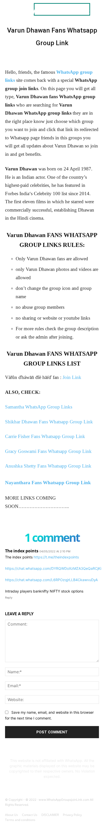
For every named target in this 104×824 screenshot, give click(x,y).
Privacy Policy (72, 815)
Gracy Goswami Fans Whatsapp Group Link (48, 451)
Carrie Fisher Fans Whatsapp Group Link (45, 436)
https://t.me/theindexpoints (56, 557)
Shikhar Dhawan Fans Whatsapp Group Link (49, 421)
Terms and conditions (20, 820)
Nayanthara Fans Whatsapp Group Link (48, 482)
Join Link (72, 377)
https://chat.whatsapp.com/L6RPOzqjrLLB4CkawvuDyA (51, 580)
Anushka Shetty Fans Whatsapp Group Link (48, 466)
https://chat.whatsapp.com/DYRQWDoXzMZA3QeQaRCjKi (53, 568)
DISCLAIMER (50, 815)
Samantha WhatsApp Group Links (38, 406)
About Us (11, 815)
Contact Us (29, 815)
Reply (8, 597)
